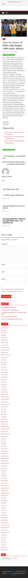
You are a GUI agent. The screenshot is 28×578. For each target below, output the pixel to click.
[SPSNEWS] (3, 13)
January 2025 (4, 374)
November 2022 (5, 429)
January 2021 (4, 483)
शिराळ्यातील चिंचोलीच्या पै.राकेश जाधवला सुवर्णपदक (14, 207)
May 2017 (3, 542)
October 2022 (4, 431)
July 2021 (3, 468)
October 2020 (4, 490)
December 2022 (5, 426)
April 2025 (3, 367)
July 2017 (3, 537)
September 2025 (5, 355)
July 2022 (3, 438)
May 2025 (3, 364)
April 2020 (3, 505)
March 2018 (4, 517)
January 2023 (4, 424)
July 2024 (3, 379)
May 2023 (3, 414)
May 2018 (3, 512)
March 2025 (4, 369)
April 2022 (3, 446)
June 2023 (3, 411)
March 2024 (4, 389)
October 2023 (4, 401)
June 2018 (3, 510)
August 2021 (4, 466)
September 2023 (5, 404)
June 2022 (3, 441)
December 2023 (5, 397)
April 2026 (3, 337)
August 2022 (4, 436)
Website (3, 279)
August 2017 (4, 535)
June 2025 (3, 362)
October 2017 (4, 530)
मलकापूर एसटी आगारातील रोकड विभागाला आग (9, 310)
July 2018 (3, 508)
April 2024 (3, 387)
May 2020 (3, 503)
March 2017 (4, 547)
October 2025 (4, 352)
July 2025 (3, 360)
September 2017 (5, 532)
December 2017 (5, 525)
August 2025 (4, 357)
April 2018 (3, 515)
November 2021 (5, 458)
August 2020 (4, 495)
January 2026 (4, 345)
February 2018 (4, 520)
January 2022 (4, 453)
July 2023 (3, 409)
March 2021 (4, 478)
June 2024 (3, 382)
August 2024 (4, 377)
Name (3, 264)
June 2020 (3, 500)
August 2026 (4, 327)
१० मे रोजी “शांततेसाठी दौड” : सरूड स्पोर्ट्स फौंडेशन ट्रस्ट (14, 157)
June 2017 (3, 540)
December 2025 (5, 347)
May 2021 (3, 473)
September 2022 (5, 434)
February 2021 (4, 480)
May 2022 (3, 443)
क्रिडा (4, 39)
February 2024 (4, 392)
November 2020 (5, 488)
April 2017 (3, 544)
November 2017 (5, 527)
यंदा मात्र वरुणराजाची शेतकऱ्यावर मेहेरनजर (9, 316)
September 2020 (5, 493)
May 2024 (3, 384)
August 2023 (4, 406)
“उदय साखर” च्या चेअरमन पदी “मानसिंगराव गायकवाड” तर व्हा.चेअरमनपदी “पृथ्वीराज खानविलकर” (13, 163)
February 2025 (4, 372)
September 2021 (5, 463)
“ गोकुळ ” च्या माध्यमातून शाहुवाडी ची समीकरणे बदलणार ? (11, 319)
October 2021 (4, 461)
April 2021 (3, 475)
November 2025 (5, 350)
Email (3, 272)
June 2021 (3, 471)
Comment (4, 244)
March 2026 (4, 340)
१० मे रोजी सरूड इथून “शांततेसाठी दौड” (13, 195)
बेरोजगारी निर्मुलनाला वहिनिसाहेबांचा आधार (9, 307)
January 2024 (4, 394)
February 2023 (4, 421)
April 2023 (3, 416)
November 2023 (5, 399)
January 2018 (4, 522)
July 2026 (3, 330)
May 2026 (3, 335)
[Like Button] (6, 123)
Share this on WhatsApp (9, 54)
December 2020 (5, 485)
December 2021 (5, 456)
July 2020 (3, 498)
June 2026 (3, 332)
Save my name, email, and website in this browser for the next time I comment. (12, 290)
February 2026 (4, 342)
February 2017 (4, 549)
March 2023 (4, 419)
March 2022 (4, 448)
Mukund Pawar (14, 52)
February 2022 (4, 451)
